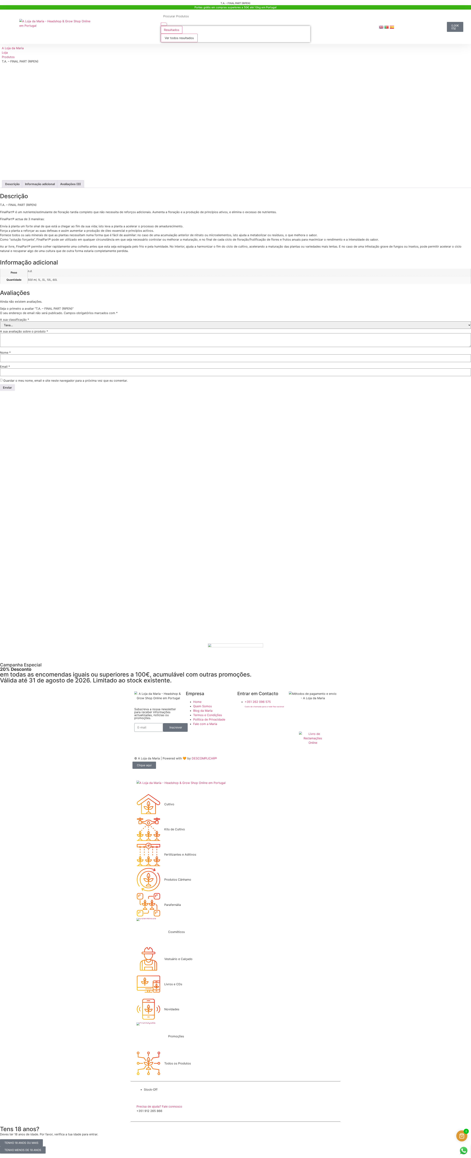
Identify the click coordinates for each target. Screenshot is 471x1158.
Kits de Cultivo (174, 829)
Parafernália (172, 905)
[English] (381, 27)
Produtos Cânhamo (177, 879)
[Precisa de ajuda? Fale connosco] (140, 1099)
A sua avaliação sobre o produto (24, 331)
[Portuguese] (387, 27)
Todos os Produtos (177, 1063)
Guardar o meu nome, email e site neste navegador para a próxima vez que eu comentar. (65, 380)
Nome (5, 352)
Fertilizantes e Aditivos (180, 854)
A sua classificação (14, 319)
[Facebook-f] (242, 716)
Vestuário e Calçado (178, 959)
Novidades (171, 1009)
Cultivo (169, 804)
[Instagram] (252, 716)
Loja (5, 52)
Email (5, 366)
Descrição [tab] (12, 184)
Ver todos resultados (179, 38)
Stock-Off (150, 1089)
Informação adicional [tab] (40, 184)
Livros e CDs (173, 984)
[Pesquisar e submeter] (164, 24)
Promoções (176, 1036)
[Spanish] (392, 27)
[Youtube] (262, 716)
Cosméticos (176, 932)
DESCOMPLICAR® (204, 758)
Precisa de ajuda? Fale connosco (159, 1106)
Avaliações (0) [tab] (70, 184)
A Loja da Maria (13, 48)
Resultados (171, 30)
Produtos (8, 57)
